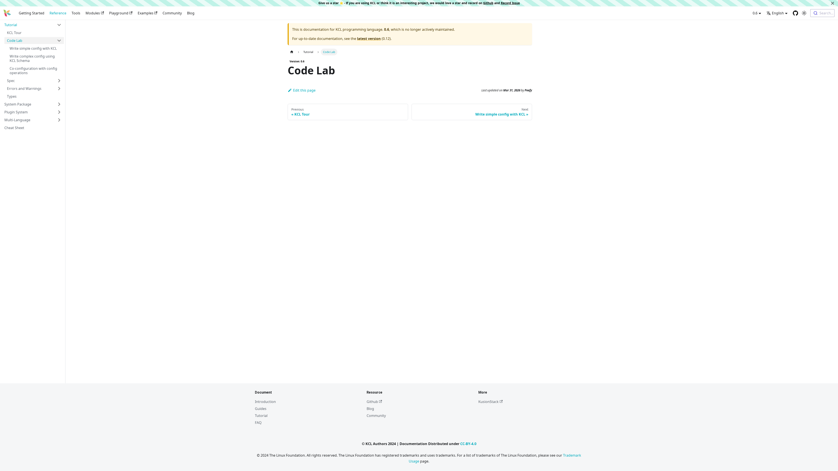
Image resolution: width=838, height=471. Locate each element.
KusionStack (488, 401)
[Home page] (292, 52)
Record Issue (510, 3)
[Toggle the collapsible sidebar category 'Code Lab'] (59, 40)
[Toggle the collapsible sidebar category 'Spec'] (59, 80)
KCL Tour (14, 32)
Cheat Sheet (14, 127)
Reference (58, 13)
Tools (76, 13)
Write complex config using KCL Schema (32, 58)
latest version (369, 38)
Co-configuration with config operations (33, 70)
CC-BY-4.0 (468, 443)
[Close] (832, 3)
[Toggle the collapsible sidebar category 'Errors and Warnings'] (59, 88)
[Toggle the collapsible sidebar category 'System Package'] (59, 104)
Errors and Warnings (24, 88)
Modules (93, 13)
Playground (118, 13)
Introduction (265, 401)
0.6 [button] (755, 13)
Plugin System (16, 112)
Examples (145, 13)
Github (488, 3)
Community (172, 13)
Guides (260, 408)
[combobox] (822, 13)
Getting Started (31, 13)
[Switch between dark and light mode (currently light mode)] (804, 13)
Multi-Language (17, 120)
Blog (190, 13)
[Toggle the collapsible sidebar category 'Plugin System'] (59, 112)
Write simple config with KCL (33, 48)
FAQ (258, 422)
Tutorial (10, 24)
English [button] (778, 13)
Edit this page (304, 90)
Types (12, 96)
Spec (11, 80)
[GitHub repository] (795, 13)
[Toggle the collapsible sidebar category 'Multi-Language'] (59, 119)
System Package (17, 104)
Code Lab (14, 40)
